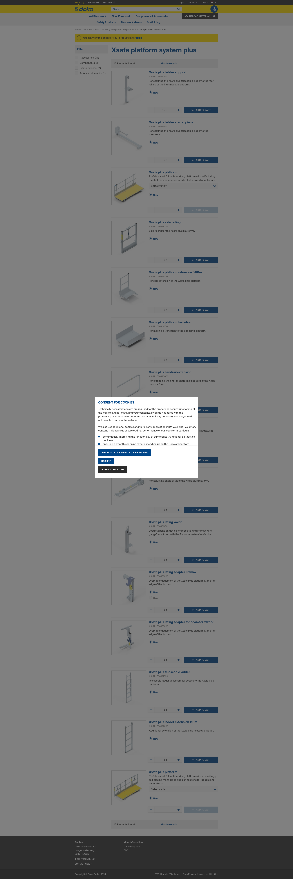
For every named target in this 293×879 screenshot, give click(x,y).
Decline (106, 461)
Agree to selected (112, 469)
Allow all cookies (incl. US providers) (124, 452)
